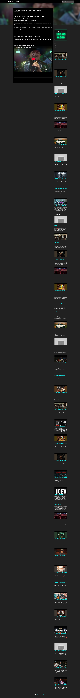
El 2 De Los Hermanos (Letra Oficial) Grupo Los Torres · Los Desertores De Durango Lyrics (60, 112)
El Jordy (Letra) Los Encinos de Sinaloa (60, 205)
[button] (15, 13)
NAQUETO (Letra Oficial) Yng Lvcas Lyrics (60, 494)
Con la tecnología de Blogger (41, 694)
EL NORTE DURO (14, 1)
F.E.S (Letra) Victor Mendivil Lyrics (59, 426)
